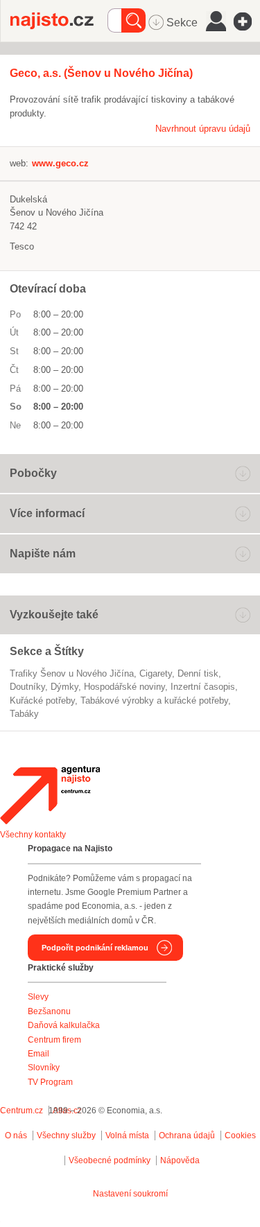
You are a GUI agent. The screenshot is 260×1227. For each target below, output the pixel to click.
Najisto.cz (58, 20)
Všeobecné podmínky (109, 1160)
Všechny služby (67, 1135)
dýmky (64, 686)
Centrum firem (54, 1040)
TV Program (50, 1082)
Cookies (240, 1135)
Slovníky (44, 1067)
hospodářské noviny (124, 686)
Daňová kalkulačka (64, 1025)
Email (38, 1054)
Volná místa (127, 1135)
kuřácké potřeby (42, 700)
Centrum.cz (21, 1110)
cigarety (155, 673)
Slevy (38, 997)
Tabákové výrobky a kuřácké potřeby (154, 700)
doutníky (27, 686)
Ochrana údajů (187, 1135)
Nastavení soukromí (130, 1194)
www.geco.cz (60, 163)
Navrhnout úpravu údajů (202, 128)
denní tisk (197, 673)
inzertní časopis (203, 686)
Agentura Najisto (50, 795)
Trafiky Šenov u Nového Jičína (72, 673)
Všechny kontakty (33, 834)
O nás (16, 1135)
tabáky (24, 713)
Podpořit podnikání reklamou (95, 947)
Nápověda (180, 1160)
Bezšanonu (49, 1011)
